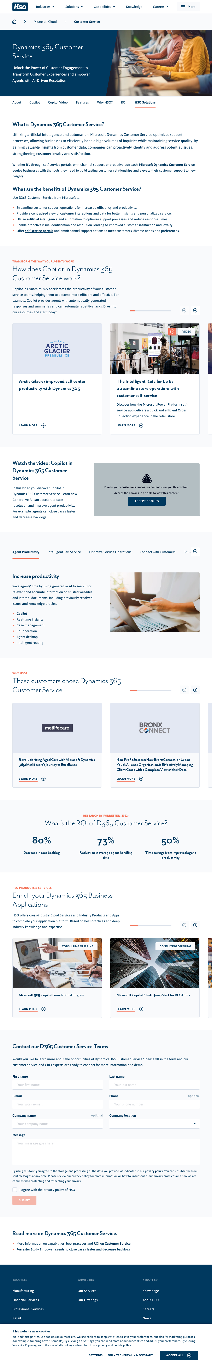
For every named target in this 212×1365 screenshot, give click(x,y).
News (147, 1318)
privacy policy (154, 1171)
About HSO (151, 1300)
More (191, 7)
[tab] (16, 102)
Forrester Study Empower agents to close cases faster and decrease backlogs (73, 1249)
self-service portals (39, 231)
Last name (117, 1076)
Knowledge (151, 1291)
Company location (122, 1115)
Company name (57, 1115)
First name (20, 1076)
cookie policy (122, 1345)
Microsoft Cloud (45, 21)
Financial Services (25, 1300)
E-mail (17, 1096)
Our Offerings (88, 1300)
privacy (102, 1345)
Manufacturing (23, 1291)
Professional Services (28, 1309)
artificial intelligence (42, 219)
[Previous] (184, 310)
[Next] (195, 310)
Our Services (87, 1291)
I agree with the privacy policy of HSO (47, 1190)
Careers (148, 1309)
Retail (16, 1318)
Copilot (22, 613)
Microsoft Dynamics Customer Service (167, 164)
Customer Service (118, 1243)
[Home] (20, 6)
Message (18, 1135)
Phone (154, 1096)
